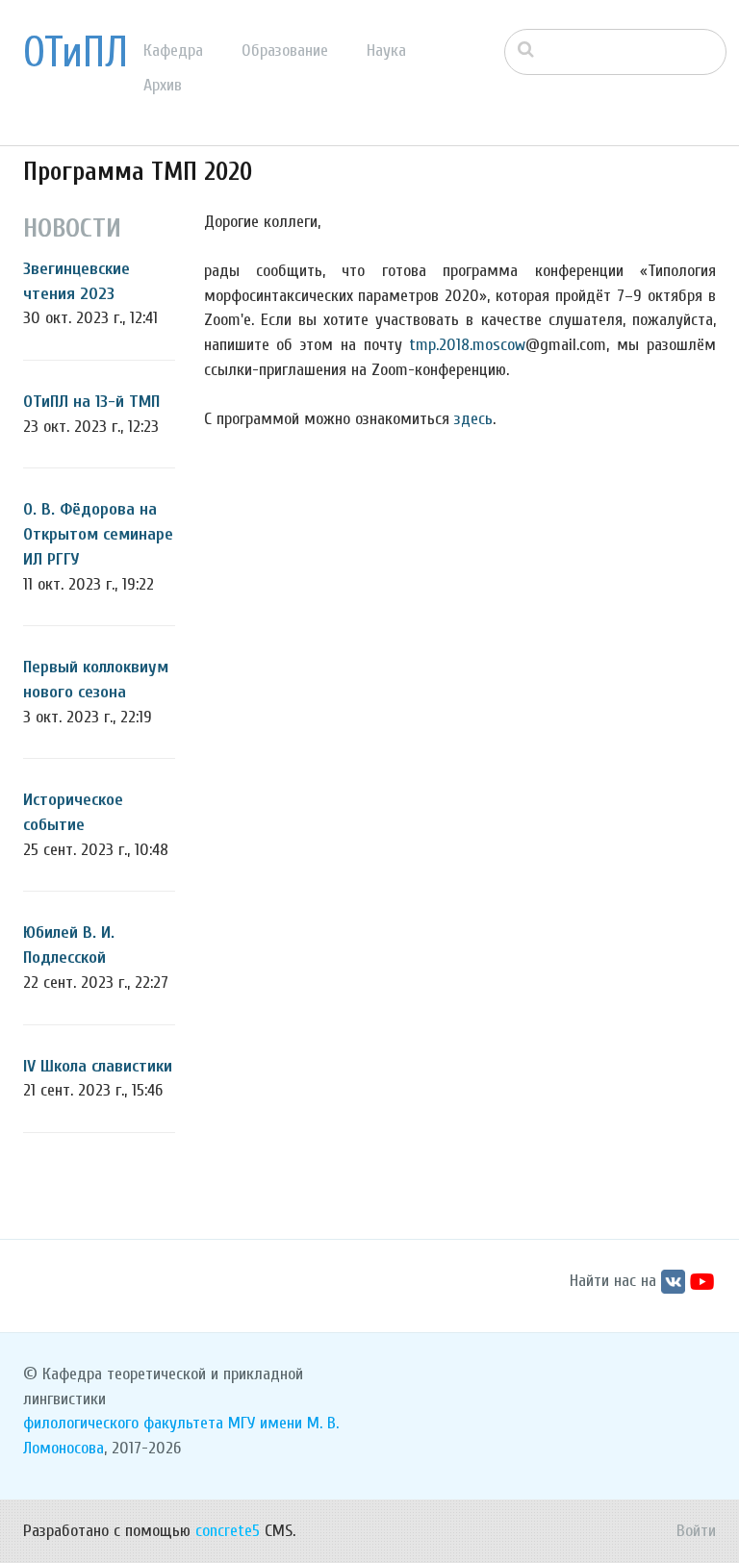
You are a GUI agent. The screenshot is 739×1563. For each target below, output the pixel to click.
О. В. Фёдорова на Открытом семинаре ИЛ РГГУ (98, 533)
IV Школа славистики (97, 1066)
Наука (386, 50)
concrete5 (227, 1531)
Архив (162, 85)
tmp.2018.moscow (467, 345)
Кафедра (173, 50)
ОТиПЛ (75, 53)
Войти (696, 1531)
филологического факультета (123, 1423)
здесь (473, 419)
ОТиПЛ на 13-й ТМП (91, 401)
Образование (285, 50)
